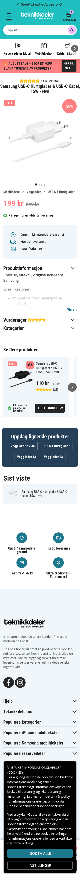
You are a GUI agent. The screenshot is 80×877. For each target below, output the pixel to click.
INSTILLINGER (40, 865)
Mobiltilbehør (44, 53)
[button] (40, 268)
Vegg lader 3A (53, 457)
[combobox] (40, 30)
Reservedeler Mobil (17, 53)
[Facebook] (8, 682)
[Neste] (74, 48)
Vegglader (33, 192)
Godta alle (40, 853)
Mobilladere (11, 192)
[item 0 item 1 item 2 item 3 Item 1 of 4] (40, 138)
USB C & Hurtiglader (61, 192)
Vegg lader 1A (26, 457)
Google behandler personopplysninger (35, 806)
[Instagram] (20, 682)
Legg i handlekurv (49, 408)
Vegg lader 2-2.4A (23, 446)
